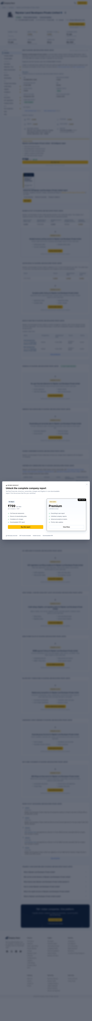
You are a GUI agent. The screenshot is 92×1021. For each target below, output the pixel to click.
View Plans (66, 527)
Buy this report (25, 527)
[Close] (86, 484)
